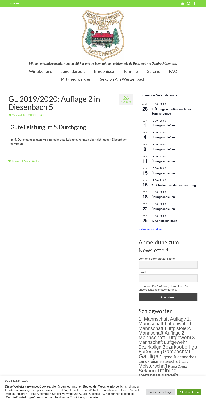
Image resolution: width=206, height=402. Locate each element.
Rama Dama (177, 366)
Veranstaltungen (158, 375)
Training (167, 370)
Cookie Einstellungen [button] (160, 392)
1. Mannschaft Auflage (162, 319)
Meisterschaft (153, 366)
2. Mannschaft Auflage (20, 161)
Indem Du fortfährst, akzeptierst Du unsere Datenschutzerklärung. (163, 288)
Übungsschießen (163, 125)
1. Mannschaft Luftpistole (166, 326)
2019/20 (32, 115)
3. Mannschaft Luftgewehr (167, 340)
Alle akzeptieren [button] (189, 392)
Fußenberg (150, 351)
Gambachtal (176, 351)
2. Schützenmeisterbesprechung (173, 185)
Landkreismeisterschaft (159, 361)
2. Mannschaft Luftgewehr (165, 335)
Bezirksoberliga (179, 347)
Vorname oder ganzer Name (157, 258)
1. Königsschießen (164, 221)
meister (184, 362)
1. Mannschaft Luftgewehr (165, 321)
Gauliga (35, 161)
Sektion (147, 370)
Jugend (165, 357)
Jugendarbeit (184, 357)
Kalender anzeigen (151, 229)
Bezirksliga (150, 347)
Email (142, 272)
